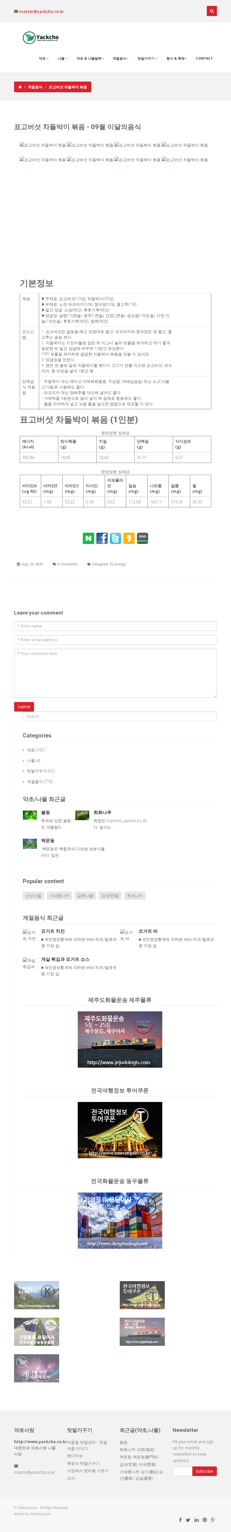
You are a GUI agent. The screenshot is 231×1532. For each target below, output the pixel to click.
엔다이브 (75, 1455)
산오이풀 (33, 895)
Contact (204, 58)
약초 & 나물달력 (89, 58)
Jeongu (120, 564)
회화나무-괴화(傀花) (137, 1449)
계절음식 (119, 58)
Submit (24, 706)
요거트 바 (148, 931)
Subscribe (204, 1471)
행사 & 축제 (175, 58)
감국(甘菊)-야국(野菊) (138, 1464)
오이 (71, 1478)
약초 (42, 58)
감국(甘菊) (110, 895)
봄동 (45, 812)
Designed (100, 564)
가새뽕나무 (59, 895)
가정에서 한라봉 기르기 (88, 1470)
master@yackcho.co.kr (41, 11)
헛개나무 (135, 895)
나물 (61, 58)
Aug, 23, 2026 (32, 564)
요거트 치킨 (53, 931)
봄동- (124, 1442)
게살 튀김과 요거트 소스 (65, 959)
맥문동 (48, 840)
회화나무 (103, 812)
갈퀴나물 (85, 895)
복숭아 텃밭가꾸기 (83, 1463)
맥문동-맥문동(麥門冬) (139, 1456)
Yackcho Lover (40, 1513)
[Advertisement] (115, 222)
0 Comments (67, 564)
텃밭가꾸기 (146, 58)
